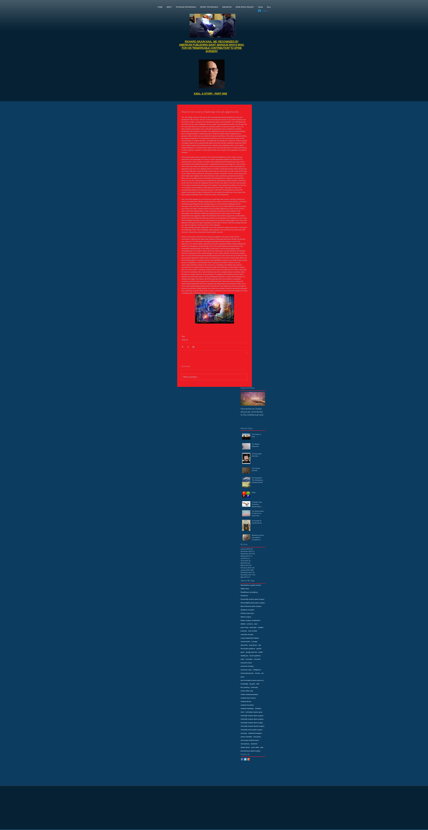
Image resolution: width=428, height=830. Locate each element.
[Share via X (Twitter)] (188, 347)
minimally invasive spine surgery (252, 715)
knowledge (244, 684)
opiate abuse (245, 747)
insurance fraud (246, 663)
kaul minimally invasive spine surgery (253, 680)
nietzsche (254, 744)
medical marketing (247, 708)
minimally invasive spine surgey (252, 723)
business (244, 631)
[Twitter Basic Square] (245, 759)
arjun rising (244, 627)
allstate (243, 624)
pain (261, 747)
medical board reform (248, 698)
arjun (256, 624)
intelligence (257, 670)
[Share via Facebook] (182, 347)
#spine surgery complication (250, 620)
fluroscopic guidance (248, 648)
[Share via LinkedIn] (193, 347)
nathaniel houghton (255, 733)
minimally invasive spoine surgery (252, 726)
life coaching (245, 687)
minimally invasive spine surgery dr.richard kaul (253, 719)
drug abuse (253, 645)
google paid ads (251, 652)
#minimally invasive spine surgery (252, 599)
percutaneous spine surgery (250, 751)
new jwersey (245, 744)
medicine (258, 708)
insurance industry (247, 666)
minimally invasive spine (253, 712)
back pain (253, 627)
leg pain (252, 684)
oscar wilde (255, 747)
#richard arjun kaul (247, 613)
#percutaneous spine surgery (251, 606)
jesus (242, 677)
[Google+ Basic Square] (248, 759)
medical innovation (247, 705)
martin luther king (247, 691)
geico (242, 652)
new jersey (257, 737)
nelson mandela (246, 737)
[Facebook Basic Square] (242, 759)
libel (257, 684)
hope (242, 659)
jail (262, 673)
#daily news (245, 588)
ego (259, 645)
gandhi (258, 648)
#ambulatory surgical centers (251, 585)
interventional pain (247, 673)
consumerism (245, 641)
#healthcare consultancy (249, 592)
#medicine (244, 595)
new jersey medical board (250, 740)
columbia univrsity (247, 634)
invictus (257, 673)
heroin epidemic (255, 656)
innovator (257, 659)
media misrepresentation (249, 694)
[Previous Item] (244, 398)
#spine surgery (246, 617)
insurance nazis (246, 670)
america (250, 624)
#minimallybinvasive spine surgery (253, 603)
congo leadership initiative (250, 638)
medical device (246, 701)
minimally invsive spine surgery (251, 730)
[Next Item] (262, 398)
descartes (244, 645)
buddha (260, 627)
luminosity (254, 687)
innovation (249, 659)
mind (242, 712)
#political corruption (247, 610)
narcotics (244, 733)
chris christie (252, 631)
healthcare (244, 656)
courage (254, 641)
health (260, 652)
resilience (184, 340)
